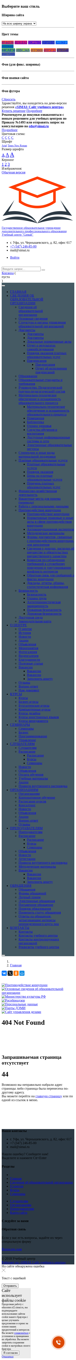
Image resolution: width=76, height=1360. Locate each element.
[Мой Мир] (21, 973)
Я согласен (10, 1352)
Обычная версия (13, 172)
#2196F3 (62, 42)
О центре (16, 1186)
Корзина (8, 273)
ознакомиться (21, 1332)
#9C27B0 (34, 42)
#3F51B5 (48, 42)
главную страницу (48, 1096)
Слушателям (19, 1201)
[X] (10, 973)
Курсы (14, 1190)
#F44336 (8, 42)
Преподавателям (22, 1209)
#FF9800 (37, 50)
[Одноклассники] (16, 973)
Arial (4, 145)
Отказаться (8, 1356)
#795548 (63, 50)
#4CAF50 (8, 50)
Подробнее (34, 111)
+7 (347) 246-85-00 (23, 246)
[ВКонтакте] (4, 973)
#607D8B (8, 54)
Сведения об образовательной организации (41, 1182)
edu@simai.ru (39, 126)
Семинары (17, 1194)
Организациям (20, 1205)
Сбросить (8, 99)
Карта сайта (18, 1212)
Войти (14, 257)
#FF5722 (50, 50)
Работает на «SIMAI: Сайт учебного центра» (34, 1262)
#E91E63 (21, 42)
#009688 (8, 46)
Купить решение (14, 111)
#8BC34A (23, 50)
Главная (16, 965)
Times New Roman (17, 145)
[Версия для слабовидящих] (5, 265)
